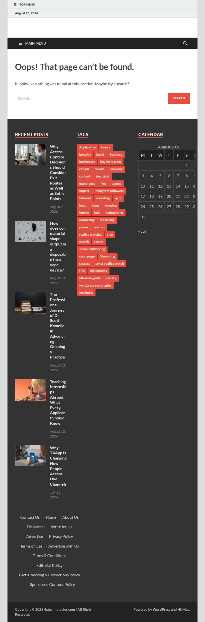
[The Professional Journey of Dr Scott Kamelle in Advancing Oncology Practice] (30, 294)
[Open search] (185, 43)
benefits (85, 154)
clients (99, 169)
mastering (107, 220)
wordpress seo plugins (95, 285)
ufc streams (98, 271)
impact (84, 191)
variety (111, 278)
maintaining (114, 213)
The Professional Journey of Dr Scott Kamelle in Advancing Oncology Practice (57, 325)
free (103, 184)
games (116, 184)
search (84, 242)
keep (82, 205)
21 (178, 196)
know (95, 205)
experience (87, 184)
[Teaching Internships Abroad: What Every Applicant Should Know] (30, 382)
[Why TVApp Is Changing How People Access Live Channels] (30, 448)
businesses (87, 162)
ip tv (118, 198)
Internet (85, 198)
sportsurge (87, 256)
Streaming (107, 256)
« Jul (142, 231)
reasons (99, 227)
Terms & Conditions (49, 555)
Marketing (86, 220)
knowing (110, 205)
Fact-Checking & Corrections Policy (49, 574)
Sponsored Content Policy (52, 584)
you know (86, 293)
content (84, 176)
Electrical (102, 176)
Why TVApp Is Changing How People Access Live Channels (58, 466)
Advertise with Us (63, 546)
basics (105, 147)
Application (87, 147)
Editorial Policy (49, 565)
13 (169, 186)
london (84, 213)
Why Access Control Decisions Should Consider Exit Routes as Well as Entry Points (58, 172)
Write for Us (61, 526)
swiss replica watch (110, 263)
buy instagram (110, 162)
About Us (70, 517)
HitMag (183, 609)
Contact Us (30, 517)
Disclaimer (36, 526)
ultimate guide (89, 278)
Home (51, 517)
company (116, 169)
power (83, 227)
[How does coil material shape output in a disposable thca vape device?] (30, 223)
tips (82, 271)
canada (84, 169)
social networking (92, 249)
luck (97, 213)
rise (110, 234)
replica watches (90, 234)
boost (100, 154)
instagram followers (109, 191)
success (84, 263)
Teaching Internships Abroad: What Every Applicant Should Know (58, 402)
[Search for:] (102, 98)
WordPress (161, 609)
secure (99, 242)
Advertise (34, 536)
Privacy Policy (61, 536)
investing (103, 198)
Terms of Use (31, 546)
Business (116, 154)
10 (142, 186)
